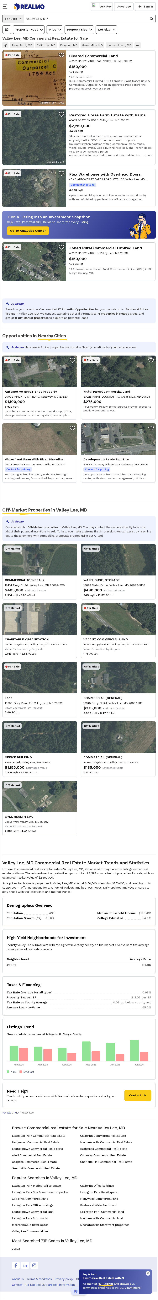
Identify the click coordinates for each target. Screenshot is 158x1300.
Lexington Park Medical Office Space (36, 1185)
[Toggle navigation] (6, 6)
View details (79, 78)
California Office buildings (97, 1185)
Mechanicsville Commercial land (101, 1218)
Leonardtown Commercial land (32, 1212)
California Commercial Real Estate (103, 1136)
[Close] (148, 1273)
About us (18, 1279)
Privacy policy (64, 1279)
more (149, 155)
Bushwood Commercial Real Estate (103, 1149)
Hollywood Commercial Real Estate (36, 1142)
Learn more (133, 1287)
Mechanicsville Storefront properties (104, 1225)
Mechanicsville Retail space (30, 1225)
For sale (6, 1112)
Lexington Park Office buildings (32, 1205)
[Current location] (5, 45)
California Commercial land (30, 1199)
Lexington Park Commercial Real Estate (38, 1136)
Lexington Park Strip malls (30, 1218)
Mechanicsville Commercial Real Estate (106, 1142)
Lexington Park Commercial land (102, 1212)
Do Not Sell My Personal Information (50, 1285)
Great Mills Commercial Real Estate (36, 1168)
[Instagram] (34, 1265)
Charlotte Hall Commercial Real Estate (106, 1162)
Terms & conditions (39, 1279)
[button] (90, 19)
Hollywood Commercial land (99, 1199)
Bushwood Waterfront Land (98, 1205)
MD (16, 1112)
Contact (17, 1285)
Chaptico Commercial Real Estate (34, 1162)
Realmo (29, 6)
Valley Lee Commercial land (30, 1231)
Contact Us (137, 1095)
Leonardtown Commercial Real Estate (37, 1149)
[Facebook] (16, 1265)
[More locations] (137, 45)
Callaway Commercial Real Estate (103, 1155)
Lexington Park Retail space (99, 1192)
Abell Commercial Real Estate (32, 1155)
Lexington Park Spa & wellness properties (40, 1192)
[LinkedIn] (25, 1265)
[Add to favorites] (61, 55)
